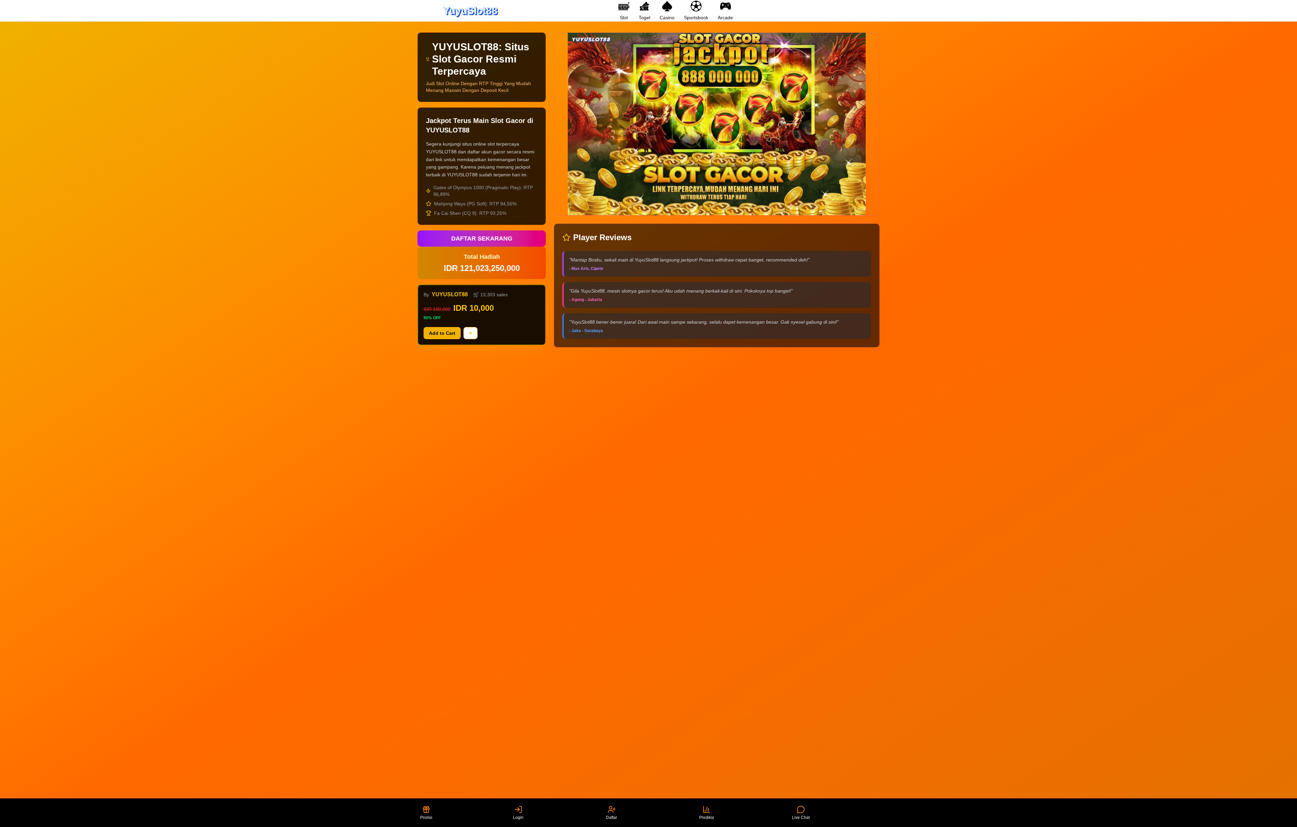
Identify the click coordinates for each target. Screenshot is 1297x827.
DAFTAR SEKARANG (481, 238)
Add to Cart (442, 333)
